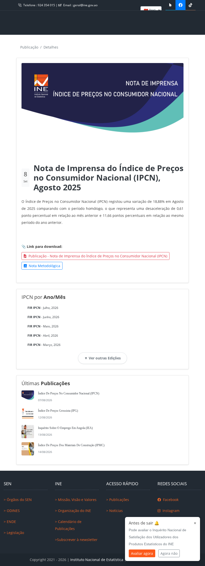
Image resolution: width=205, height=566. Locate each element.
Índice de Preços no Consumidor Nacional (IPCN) (68, 393)
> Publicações (117, 499)
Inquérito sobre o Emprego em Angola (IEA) (65, 428)
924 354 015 (47, 5)
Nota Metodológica (44, 265)
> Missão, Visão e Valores (75, 499)
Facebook (170, 499)
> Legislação (14, 532)
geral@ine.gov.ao (85, 5)
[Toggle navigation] (15, 23)
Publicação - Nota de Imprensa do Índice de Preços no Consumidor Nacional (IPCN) (97, 256)
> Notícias (114, 510)
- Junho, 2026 (43, 317)
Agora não (169, 553)
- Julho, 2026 (43, 308)
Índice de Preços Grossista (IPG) (58, 410)
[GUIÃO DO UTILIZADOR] (171, 5)
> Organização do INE (73, 510)
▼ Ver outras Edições (102, 358)
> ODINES (12, 510)
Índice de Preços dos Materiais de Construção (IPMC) (71, 445)
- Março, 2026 (44, 345)
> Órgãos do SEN (18, 499)
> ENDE (10, 521)
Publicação (29, 47)
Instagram (171, 510)
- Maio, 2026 (43, 326)
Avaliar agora (142, 553)
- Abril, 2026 (43, 335)
